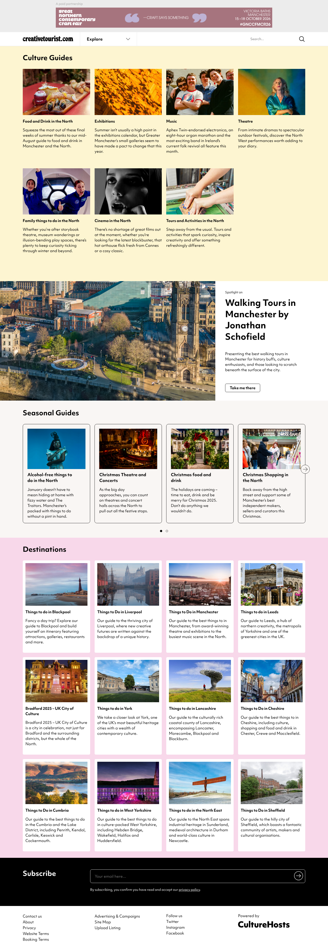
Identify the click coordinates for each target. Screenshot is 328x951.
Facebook (175, 933)
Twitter (172, 921)
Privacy (29, 928)
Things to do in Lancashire (192, 708)
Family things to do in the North (51, 220)
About (28, 922)
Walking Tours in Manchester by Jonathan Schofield (260, 319)
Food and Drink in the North (48, 121)
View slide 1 (161, 531)
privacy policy (189, 889)
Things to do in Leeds (259, 611)
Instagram (175, 927)
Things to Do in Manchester (193, 611)
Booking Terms (36, 939)
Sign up (298, 875)
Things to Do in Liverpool (119, 611)
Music (171, 121)
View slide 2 (167, 531)
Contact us (32, 916)
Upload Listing (107, 928)
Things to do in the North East (195, 810)
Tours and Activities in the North (195, 220)
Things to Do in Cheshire (262, 708)
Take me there (242, 387)
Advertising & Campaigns (117, 916)
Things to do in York (114, 708)
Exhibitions (105, 121)
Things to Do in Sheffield (263, 810)
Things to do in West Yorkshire (124, 810)
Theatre (245, 121)
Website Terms (36, 933)
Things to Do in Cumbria (47, 810)
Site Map (103, 922)
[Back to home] (48, 40)
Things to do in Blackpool (48, 611)
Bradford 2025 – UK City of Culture (49, 711)
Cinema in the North (113, 220)
